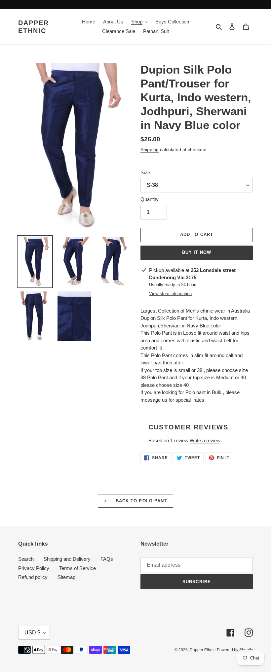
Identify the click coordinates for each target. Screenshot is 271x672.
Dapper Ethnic (33, 26)
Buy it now (196, 252)
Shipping (149, 149)
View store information (170, 293)
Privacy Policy (33, 568)
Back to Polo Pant (140, 500)
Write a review (205, 440)
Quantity (149, 199)
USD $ (32, 632)
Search (26, 559)
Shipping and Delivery (67, 559)
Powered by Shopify (235, 650)
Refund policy (33, 577)
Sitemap (66, 577)
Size (145, 172)
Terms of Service (77, 568)
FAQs (106, 559)
